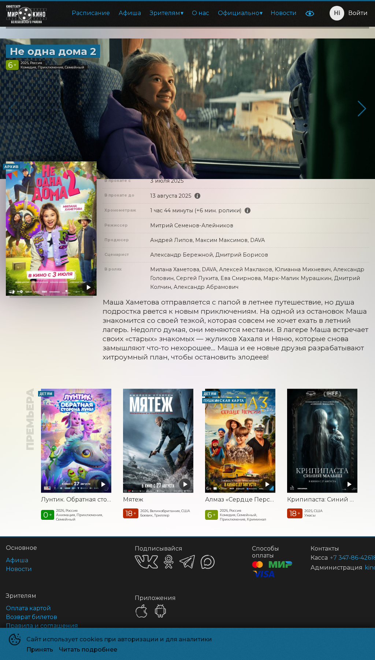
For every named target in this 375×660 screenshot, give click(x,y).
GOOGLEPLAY (160, 611)
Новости (284, 13)
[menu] (177, 13)
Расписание (91, 13)
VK (146, 561)
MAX (208, 562)
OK (169, 561)
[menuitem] (90, 13)
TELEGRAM (187, 561)
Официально (238, 13)
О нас (200, 13)
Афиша (130, 13)
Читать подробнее (88, 649)
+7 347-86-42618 (341, 557)
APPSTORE (141, 611)
